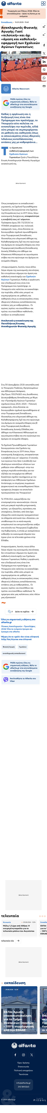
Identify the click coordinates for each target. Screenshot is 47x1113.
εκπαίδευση (14, 983)
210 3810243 (23, 1087)
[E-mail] (44, 86)
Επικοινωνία (23, 1066)
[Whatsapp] (44, 78)
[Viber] (44, 70)
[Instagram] (23, 1055)
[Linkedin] (44, 61)
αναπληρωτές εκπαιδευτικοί (14, 653)
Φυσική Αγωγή (9, 647)
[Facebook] (44, 45)
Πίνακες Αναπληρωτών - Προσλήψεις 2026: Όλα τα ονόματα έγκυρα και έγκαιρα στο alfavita (18, 629)
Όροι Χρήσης (23, 1062)
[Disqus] (23, 723)
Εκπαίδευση (6, 22)
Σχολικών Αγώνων (18, 154)
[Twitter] (44, 53)
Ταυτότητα (23, 1074)
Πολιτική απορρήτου (23, 1070)
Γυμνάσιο (23, 647)
